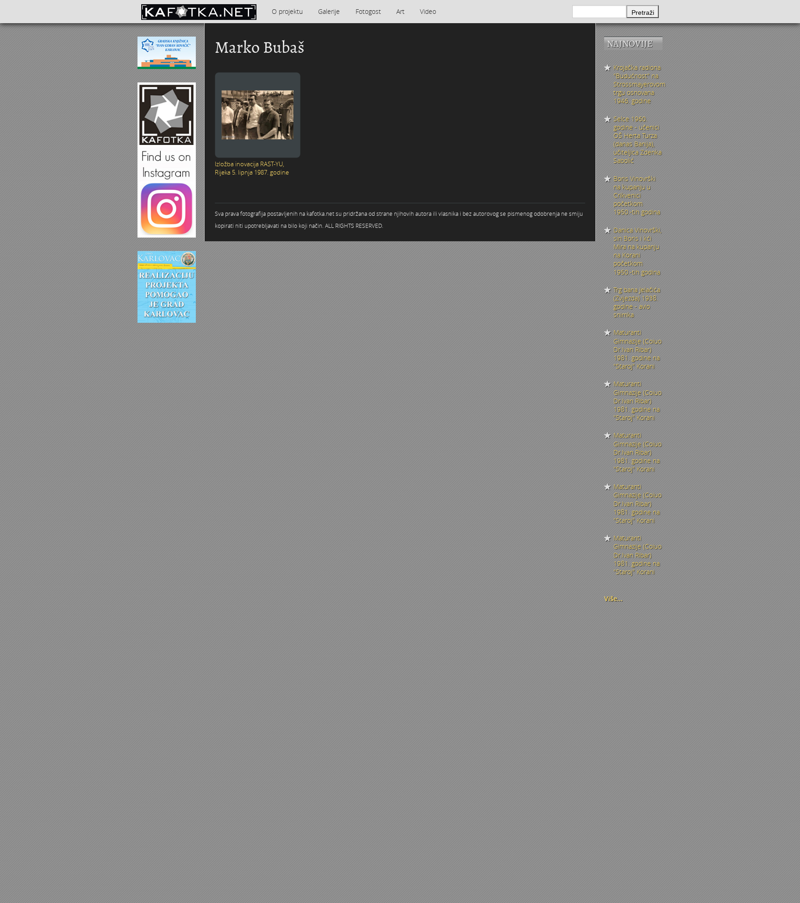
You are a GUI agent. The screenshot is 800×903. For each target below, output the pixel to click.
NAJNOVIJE (630, 44)
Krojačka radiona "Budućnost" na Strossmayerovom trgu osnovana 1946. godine (637, 84)
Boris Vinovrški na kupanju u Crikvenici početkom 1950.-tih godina (636, 196)
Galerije (329, 11)
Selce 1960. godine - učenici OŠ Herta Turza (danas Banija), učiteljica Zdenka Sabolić (637, 140)
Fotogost (368, 11)
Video (428, 11)
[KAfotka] (198, 11)
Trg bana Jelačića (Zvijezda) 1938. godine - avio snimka (636, 303)
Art (400, 11)
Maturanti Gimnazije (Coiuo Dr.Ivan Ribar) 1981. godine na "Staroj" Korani (637, 349)
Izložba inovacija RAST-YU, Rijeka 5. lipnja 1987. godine (252, 168)
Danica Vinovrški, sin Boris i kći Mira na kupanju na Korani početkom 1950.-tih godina (637, 251)
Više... (613, 598)
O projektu (287, 11)
